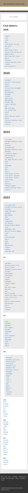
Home (2, 476)
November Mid (10, 367)
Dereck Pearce (11, 361)
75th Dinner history (12, 173)
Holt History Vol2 (11, 50)
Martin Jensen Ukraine (12, 301)
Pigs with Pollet (11, 297)
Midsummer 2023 (10, 229)
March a (5, 448)
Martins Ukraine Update (13, 231)
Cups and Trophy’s (10, 478)
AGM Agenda (8, 215)
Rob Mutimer (9, 303)
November (8, 94)
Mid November (9, 92)
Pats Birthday (10, 237)
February (8, 60)
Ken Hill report (10, 287)
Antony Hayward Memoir (12, 225)
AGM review (8, 98)
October (7, 96)
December (8, 80)
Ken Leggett (9, 327)
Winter (5, 402)
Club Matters (15, 476)
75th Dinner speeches (12, 175)
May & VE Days (10, 108)
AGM (6, 161)
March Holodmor (10, 293)
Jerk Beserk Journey (12, 44)
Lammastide (8, 221)
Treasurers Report (11, 153)
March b (5, 450)
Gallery (17, 478)
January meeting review (13, 62)
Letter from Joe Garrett (13, 52)
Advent (7, 86)
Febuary (7, 247)
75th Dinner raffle (11, 177)
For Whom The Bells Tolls (13, 159)
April (7, 48)
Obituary (8, 337)
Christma (8, 139)
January (7, 64)
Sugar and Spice (10, 211)
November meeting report (13, 269)
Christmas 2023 (10, 205)
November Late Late (12, 359)
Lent (6, 114)
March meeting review (12, 56)
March (7, 58)
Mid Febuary (9, 245)
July (6, 38)
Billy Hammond (10, 335)
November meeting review (13, 149)
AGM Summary (9, 273)
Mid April (8, 46)
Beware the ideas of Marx (13, 295)
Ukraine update (10, 283)
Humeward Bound (10, 185)
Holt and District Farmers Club (14, 4)
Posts (9, 476)
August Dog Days (10, 104)
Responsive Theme (5, 489)
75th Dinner (9, 179)
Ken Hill (8, 289)
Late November (10, 147)
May (6, 42)
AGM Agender (9, 100)
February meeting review (13, 120)
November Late (11, 365)
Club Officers (22, 478)
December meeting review (13, 141)
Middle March (9, 54)
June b (8, 380)
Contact (2, 480)
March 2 (7, 299)
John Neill (9, 363)
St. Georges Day (10, 110)
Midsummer (8, 165)
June (6, 40)
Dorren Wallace (10, 66)
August (7, 36)
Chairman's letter (12, 369)
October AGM (9, 102)
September (8, 331)
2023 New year (10, 251)
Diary (6, 476)
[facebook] (2, 484)
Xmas (6, 321)
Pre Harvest (9, 223)
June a (8, 382)
